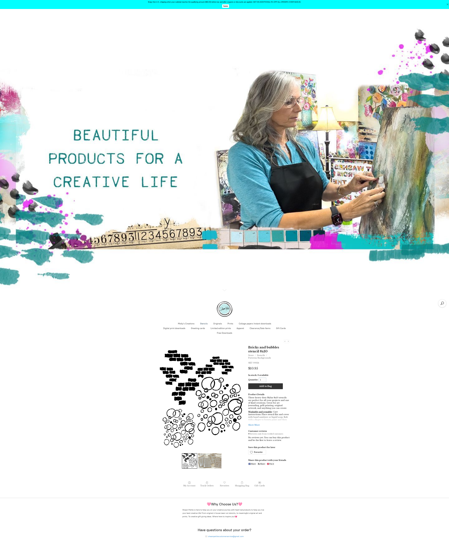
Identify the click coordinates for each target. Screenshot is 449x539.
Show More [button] (254, 425)
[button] (257, 452)
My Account (189, 485)
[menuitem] (285, 341)
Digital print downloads (174, 328)
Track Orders (207, 485)
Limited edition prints (221, 328)
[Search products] (442, 303)
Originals (217, 323)
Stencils (204, 323)
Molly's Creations (186, 323)
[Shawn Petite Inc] (224, 309)
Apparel (240, 328)
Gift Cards (281, 328)
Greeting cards (198, 328)
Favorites (224, 485)
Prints (230, 323)
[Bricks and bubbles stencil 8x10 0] (189, 460)
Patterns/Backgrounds (259, 358)
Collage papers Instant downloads (255, 323)
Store (251, 355)
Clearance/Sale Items (260, 328)
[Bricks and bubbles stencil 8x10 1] (210, 460)
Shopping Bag (242, 485)
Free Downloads (224, 333)
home (225, 6)
